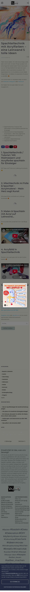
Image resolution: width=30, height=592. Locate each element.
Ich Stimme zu (15, 581)
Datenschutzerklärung (11, 573)
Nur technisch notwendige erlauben (15, 587)
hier (18, 575)
